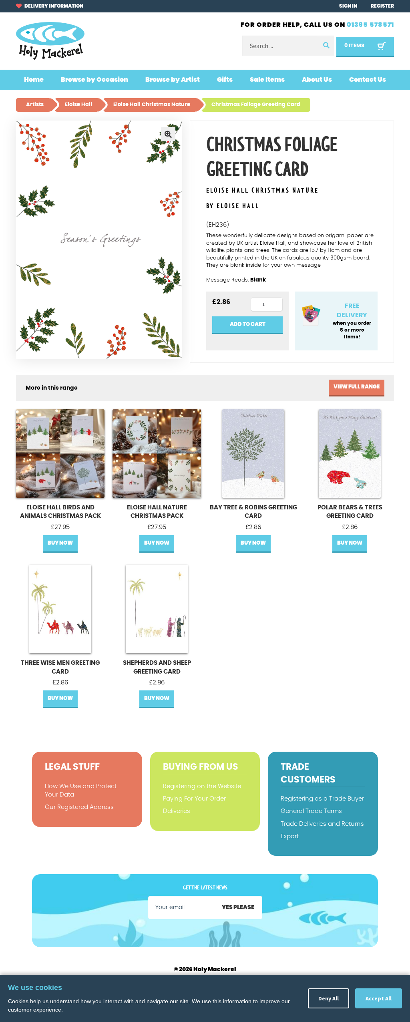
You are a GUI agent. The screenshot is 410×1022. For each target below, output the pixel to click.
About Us (317, 79)
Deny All (328, 998)
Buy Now (60, 543)
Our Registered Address (79, 807)
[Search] (325, 46)
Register (382, 6)
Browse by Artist (172, 79)
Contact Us (367, 79)
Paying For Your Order (194, 799)
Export (290, 836)
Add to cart (247, 324)
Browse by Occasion (94, 79)
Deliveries (176, 811)
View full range (357, 387)
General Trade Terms (311, 811)
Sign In (348, 6)
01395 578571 (370, 25)
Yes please (238, 907)
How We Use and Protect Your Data (81, 790)
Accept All (379, 998)
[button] (168, 134)
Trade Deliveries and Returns (322, 824)
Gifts (225, 79)
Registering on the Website (202, 786)
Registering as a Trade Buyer (322, 799)
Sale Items (267, 79)
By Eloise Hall (232, 206)
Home (34, 79)
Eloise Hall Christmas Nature (262, 191)
